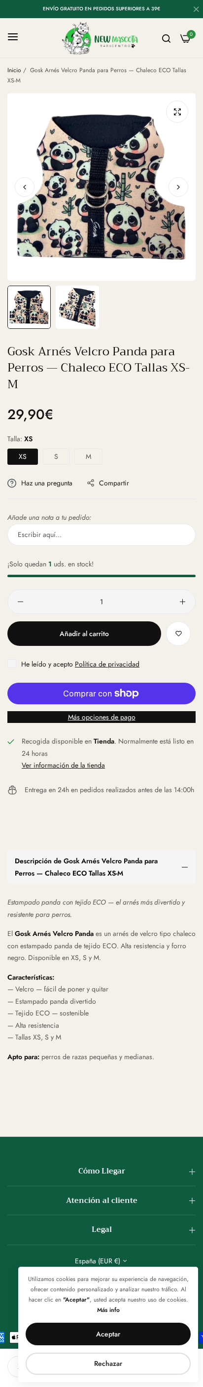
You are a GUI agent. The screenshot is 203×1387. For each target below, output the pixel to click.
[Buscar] (166, 38)
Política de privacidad (107, 664)
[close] (196, 10)
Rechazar (108, 1363)
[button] (178, 187)
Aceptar (108, 1334)
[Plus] (182, 602)
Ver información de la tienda (63, 765)
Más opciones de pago (101, 717)
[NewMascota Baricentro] (102, 37)
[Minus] (20, 602)
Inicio (14, 70)
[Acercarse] (177, 112)
